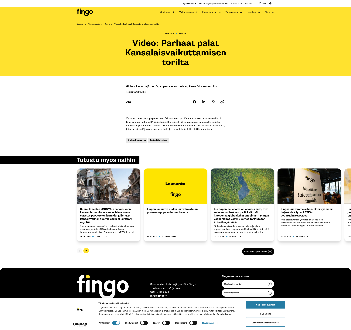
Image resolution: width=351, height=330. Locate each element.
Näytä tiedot (208, 323)
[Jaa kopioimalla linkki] (222, 102)
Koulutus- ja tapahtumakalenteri (213, 3)
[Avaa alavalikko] (173, 12)
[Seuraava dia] (86, 250)
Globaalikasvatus (137, 140)
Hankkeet (252, 12)
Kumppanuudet (209, 12)
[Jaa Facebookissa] (194, 102)
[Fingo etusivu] (85, 12)
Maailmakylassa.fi (231, 292)
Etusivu (80, 24)
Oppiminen (165, 12)
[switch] (144, 323)
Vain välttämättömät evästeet (265, 323)
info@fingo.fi (158, 296)
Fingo (267, 12)
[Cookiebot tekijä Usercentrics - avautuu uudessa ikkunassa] (80, 325)
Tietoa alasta (232, 12)
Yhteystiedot (236, 3)
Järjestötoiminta (158, 140)
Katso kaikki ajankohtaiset (255, 251)
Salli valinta (265, 314)
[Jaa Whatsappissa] (213, 102)
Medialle (248, 3)
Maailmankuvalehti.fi (233, 284)
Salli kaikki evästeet (265, 305)
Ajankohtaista (189, 3)
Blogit (107, 24)
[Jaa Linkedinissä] (203, 102)
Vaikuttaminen (186, 12)
